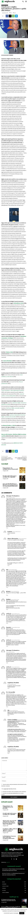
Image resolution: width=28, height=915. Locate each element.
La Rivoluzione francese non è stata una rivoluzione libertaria (9, 837)
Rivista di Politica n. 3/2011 (9, 425)
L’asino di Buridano (7, 360)
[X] (10, 16)
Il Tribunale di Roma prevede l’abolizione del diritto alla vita (8, 900)
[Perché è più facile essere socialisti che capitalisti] (22, 478)
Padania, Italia (9, 352)
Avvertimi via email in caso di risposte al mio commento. (14, 791)
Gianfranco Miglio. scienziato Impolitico (15, 408)
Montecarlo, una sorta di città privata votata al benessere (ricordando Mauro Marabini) (9, 822)
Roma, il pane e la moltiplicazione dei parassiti (10, 468)
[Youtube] (16, 859)
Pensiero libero (5, 5)
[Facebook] (7, 16)
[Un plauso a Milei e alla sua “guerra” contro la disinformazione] (20, 830)
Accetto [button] (21, 913)
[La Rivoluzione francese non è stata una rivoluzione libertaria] (20, 838)
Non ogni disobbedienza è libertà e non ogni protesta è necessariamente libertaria (10, 485)
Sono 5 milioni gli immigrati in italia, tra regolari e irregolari (21, 459)
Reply (7, 527)
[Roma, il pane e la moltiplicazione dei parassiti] (22, 470)
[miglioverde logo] (8, 1)
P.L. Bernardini (10, 692)
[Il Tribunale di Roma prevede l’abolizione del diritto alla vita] (24, 901)
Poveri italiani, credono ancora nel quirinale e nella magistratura (7, 459)
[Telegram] (16, 16)
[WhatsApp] (13, 16)
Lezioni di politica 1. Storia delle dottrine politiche (12, 390)
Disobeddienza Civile (18, 303)
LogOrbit (8, 862)
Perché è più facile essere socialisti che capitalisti (10, 476)
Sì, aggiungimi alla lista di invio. (9, 788)
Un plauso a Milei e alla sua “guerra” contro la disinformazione (10, 830)
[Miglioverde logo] (14, 849)
